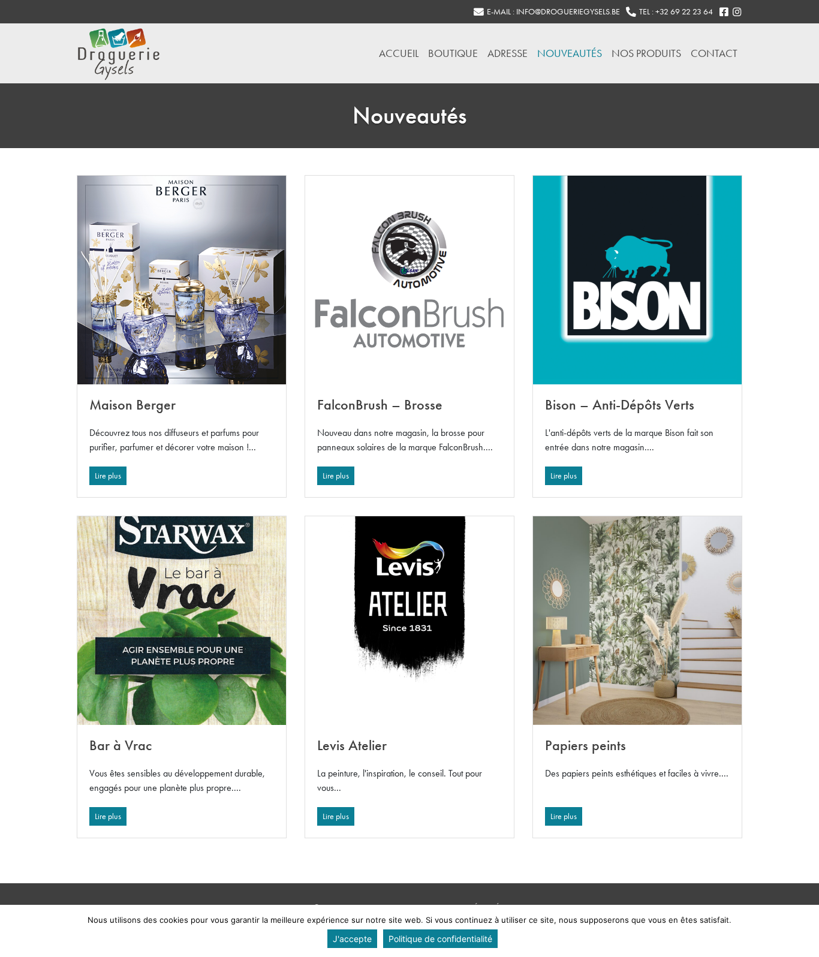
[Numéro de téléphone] (631, 12)
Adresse (507, 53)
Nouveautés (569, 53)
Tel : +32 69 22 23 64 (676, 12)
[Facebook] (723, 12)
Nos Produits (646, 53)
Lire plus (108, 476)
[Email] (478, 12)
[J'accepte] (804, 931)
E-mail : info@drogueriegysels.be (553, 12)
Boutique (453, 53)
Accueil (398, 53)
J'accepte (352, 939)
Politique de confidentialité (440, 939)
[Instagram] (737, 12)
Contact (714, 53)
